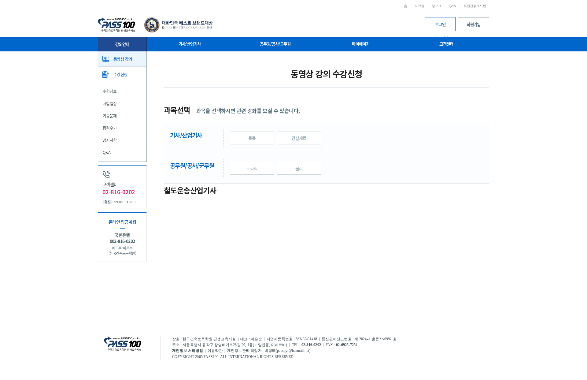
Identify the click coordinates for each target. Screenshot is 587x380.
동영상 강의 (122, 59)
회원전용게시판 (474, 6)
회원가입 (474, 24)
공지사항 (110, 140)
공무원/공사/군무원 (275, 44)
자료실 (419, 6)
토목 (252, 138)
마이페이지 (360, 44)
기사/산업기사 (190, 44)
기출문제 (110, 115)
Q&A (452, 6)
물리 (299, 168)
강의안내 (122, 44)
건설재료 (299, 138)
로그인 (440, 26)
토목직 (251, 168)
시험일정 (110, 103)
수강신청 (120, 74)
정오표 (436, 6)
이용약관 (215, 350)
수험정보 (110, 91)
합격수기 (110, 128)
